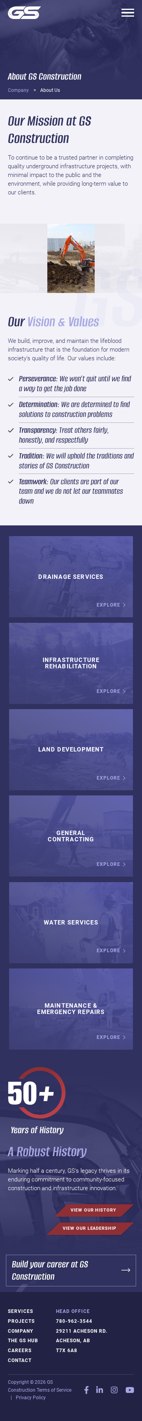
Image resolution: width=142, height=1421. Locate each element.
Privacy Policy (31, 1397)
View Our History (93, 1210)
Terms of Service (54, 1390)
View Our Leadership (89, 1228)
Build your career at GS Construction (50, 1270)
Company (18, 90)
